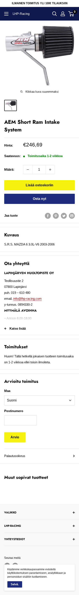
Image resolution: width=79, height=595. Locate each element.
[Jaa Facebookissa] (48, 215)
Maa (7, 391)
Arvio (15, 437)
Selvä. (15, 584)
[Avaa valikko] (6, 13)
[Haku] (54, 13)
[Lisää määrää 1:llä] (50, 169)
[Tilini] (63, 13)
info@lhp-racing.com (27, 298)
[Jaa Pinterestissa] (56, 215)
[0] (71, 13)
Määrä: (9, 169)
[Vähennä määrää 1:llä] (27, 169)
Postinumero (13, 411)
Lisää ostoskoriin (39, 185)
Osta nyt (39, 199)
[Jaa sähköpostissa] (72, 215)
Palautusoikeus (14, 456)
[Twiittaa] (64, 215)
